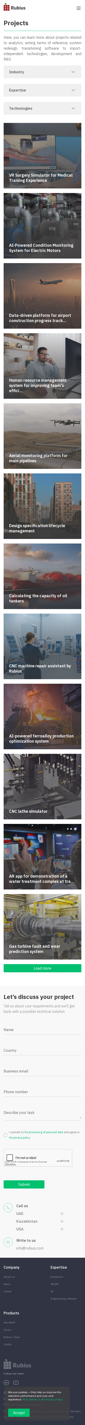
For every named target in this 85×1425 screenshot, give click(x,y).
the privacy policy (19, 1137)
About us (9, 1276)
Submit (24, 1184)
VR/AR (54, 1284)
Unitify (8, 1344)
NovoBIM (9, 1322)
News (7, 1284)
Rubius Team (12, 1337)
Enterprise (57, 1276)
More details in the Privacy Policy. (42, 1399)
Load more (42, 968)
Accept (19, 1412)
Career (8, 1291)
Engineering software (64, 1298)
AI (52, 1291)
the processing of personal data (43, 1132)
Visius (7, 1329)
